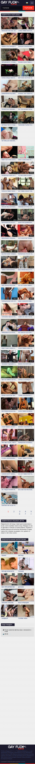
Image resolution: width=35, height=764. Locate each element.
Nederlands (4, 752)
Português (11, 752)
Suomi (10, 757)
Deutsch (28, 757)
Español (29, 755)
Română (19, 755)
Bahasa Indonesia (18, 754)
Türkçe (23, 757)
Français (10, 758)
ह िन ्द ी (14, 751)
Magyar (8, 751)
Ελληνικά (26, 754)
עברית (23, 752)
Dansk (19, 757)
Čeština (3, 751)
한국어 (24, 755)
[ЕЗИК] (27, 3)
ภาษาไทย (14, 755)
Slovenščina (17, 752)
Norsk (5, 757)
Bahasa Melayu (22, 751)
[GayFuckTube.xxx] (10, 3)
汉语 (11, 754)
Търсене (28, 8)
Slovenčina (29, 752)
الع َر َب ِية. (29, 751)
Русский (8, 755)
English (14, 757)
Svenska (31, 754)
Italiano (3, 755)
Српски (7, 754)
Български (4, 758)
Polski (2, 754)
